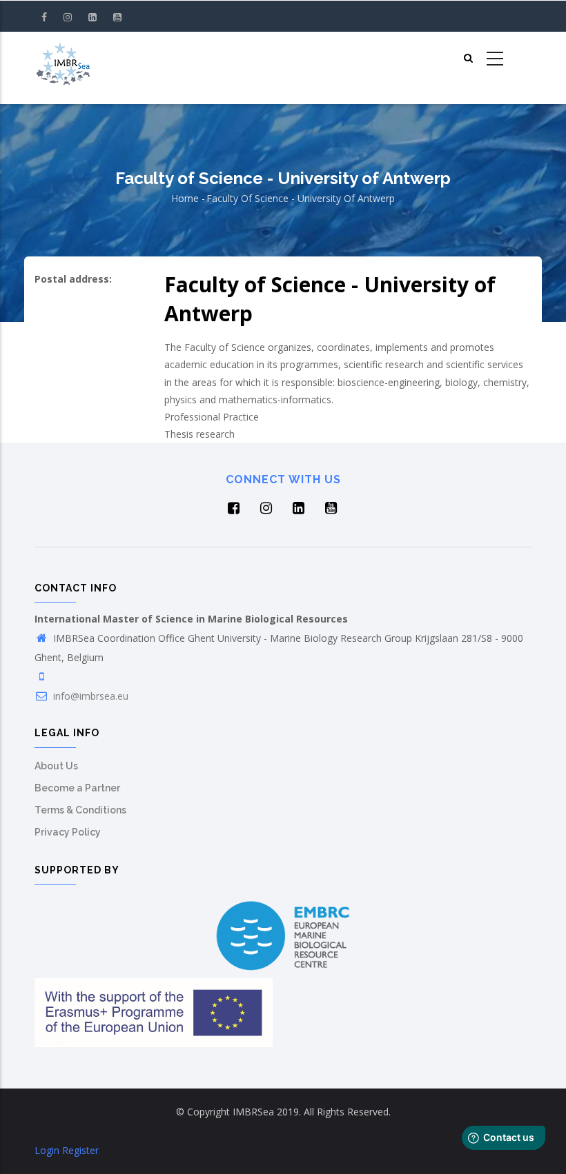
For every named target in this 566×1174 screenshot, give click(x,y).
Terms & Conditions (80, 810)
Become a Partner (77, 787)
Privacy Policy (68, 832)
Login (47, 1150)
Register (80, 1150)
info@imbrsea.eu (89, 695)
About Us (56, 765)
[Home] (63, 59)
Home (185, 198)
